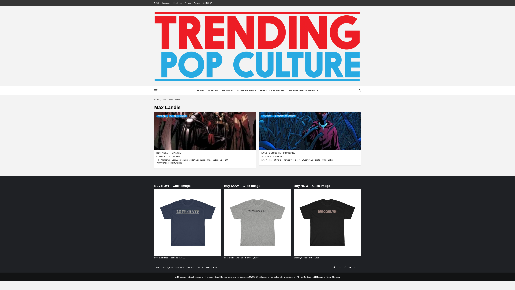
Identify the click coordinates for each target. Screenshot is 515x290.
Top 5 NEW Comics (178, 116)
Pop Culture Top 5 (220, 90)
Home (200, 90)
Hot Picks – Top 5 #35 (168, 153)
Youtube (188, 3)
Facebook (178, 3)
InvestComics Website (303, 90)
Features (162, 116)
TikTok (156, 3)
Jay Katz (163, 156)
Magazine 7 (321, 277)
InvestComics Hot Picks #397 (278, 153)
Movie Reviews (246, 90)
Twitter (197, 3)
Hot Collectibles (272, 90)
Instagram (166, 3)
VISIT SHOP (207, 3)
